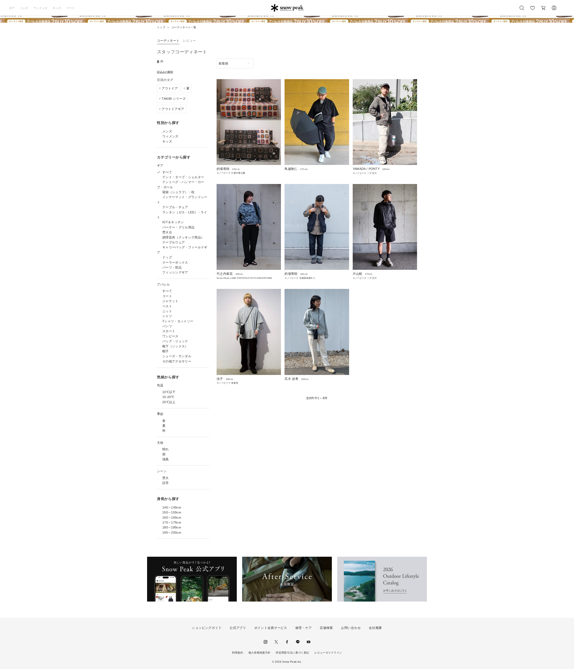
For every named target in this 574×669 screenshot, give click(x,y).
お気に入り (532, 10)
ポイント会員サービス (270, 628)
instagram (265, 641)
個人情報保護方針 (259, 652)
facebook (287, 641)
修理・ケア (303, 628)
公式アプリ (238, 628)
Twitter (276, 641)
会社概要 (375, 628)
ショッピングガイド (207, 628)
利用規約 (237, 652)
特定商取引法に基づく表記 (292, 652)
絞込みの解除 (165, 72)
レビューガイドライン (328, 652)
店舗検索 (326, 628)
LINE (297, 641)
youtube (308, 641)
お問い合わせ (351, 628)
